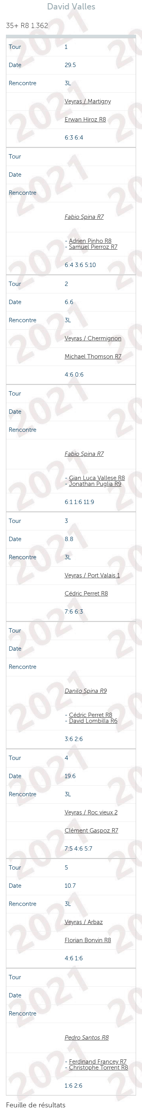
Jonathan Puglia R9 (95, 484)
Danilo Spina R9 (86, 691)
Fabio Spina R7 (84, 217)
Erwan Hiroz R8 (85, 119)
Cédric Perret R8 (86, 593)
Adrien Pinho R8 (90, 241)
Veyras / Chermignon (93, 338)
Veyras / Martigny (88, 101)
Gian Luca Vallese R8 (97, 478)
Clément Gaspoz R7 (91, 830)
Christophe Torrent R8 (98, 1067)
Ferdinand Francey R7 (98, 1062)
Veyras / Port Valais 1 (92, 575)
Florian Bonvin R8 (88, 940)
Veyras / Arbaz (84, 922)
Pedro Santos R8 (87, 1037)
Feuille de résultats (35, 1105)
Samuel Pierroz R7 (93, 247)
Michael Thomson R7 (93, 356)
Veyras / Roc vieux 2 (91, 812)
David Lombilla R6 (93, 721)
